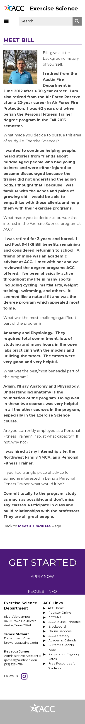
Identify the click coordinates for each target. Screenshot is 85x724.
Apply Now (42, 576)
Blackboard (57, 626)
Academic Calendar (63, 640)
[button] (6, 21)
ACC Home (56, 608)
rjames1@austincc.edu (20, 660)
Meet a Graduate (34, 526)
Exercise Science (54, 8)
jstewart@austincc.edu (21, 642)
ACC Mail (55, 617)
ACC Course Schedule (65, 622)
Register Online (60, 612)
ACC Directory (59, 636)
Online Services (60, 631)
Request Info (42, 591)
